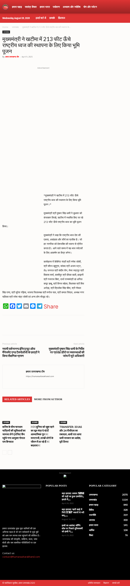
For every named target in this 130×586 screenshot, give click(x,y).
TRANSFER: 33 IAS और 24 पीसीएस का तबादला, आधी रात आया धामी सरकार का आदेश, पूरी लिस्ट (70, 434)
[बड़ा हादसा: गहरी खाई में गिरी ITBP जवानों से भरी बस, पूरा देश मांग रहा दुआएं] (52, 513)
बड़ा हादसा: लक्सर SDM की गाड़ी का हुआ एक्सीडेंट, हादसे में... (73, 496)
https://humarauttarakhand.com (40, 376)
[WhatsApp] (26, 328)
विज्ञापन (61, 18)
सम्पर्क (52, 18)
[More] (65, 328)
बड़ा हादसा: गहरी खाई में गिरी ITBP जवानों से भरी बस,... (73, 512)
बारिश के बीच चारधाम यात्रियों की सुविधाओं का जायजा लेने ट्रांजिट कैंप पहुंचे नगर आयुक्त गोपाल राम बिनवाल (14, 434)
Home (5, 27)
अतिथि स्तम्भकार (94, 582)
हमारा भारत (45, 7)
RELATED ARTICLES (17, 399)
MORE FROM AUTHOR (48, 399)
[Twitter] (42, 328)
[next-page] (10, 452)
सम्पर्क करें (116, 582)
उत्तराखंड (15, 27)
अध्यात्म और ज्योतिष (71, 7)
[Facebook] (34, 328)
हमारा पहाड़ (17, 7)
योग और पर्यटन (90, 7)
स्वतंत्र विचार (31, 7)
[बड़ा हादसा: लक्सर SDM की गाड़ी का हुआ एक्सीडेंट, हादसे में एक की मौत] (52, 497)
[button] (124, 6)
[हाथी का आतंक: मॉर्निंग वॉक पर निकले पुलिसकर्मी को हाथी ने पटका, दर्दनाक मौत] (52, 529)
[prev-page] (4, 452)
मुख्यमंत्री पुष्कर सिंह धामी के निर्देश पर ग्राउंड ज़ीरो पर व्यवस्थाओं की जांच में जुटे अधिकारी (66, 352)
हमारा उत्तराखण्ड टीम (12, 56)
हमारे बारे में (41, 18)
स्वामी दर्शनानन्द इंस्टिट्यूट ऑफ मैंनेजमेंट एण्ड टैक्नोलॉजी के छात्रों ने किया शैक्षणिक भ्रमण (20, 352)
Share (51, 306)
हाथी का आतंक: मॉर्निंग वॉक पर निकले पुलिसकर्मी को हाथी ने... (72, 529)
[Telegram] (50, 328)
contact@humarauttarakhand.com (21, 556)
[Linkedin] (58, 328)
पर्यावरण (56, 7)
